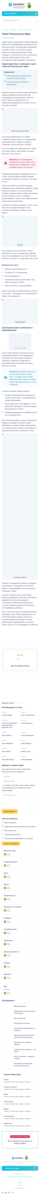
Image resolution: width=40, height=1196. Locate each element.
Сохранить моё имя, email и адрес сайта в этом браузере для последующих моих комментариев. (18, 787)
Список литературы (20, 1188)
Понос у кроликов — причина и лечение (24, 1057)
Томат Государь (7, 715)
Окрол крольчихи (10, 822)
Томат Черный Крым (28, 715)
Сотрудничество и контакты (20, 1174)
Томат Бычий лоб (27, 723)
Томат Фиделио (26, 743)
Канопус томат (26, 751)
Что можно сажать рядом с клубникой (19, 1082)
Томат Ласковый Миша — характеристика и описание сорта (10, 725)
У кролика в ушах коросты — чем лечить (25, 1050)
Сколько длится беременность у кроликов (19, 838)
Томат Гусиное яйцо (20, 348)
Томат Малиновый (8, 759)
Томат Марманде (26, 759)
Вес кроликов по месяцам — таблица (23, 1043)
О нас (20, 1179)
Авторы (20, 1185)
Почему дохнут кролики (12, 834)
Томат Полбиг (6, 751)
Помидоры (13, 29)
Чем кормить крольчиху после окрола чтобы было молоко (24, 1036)
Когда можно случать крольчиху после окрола (20, 826)
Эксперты (20, 1182)
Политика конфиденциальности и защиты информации (20, 1176)
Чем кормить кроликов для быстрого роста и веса (23, 1064)
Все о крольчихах (10, 830)
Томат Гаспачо (6, 735)
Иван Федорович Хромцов (20, 666)
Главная (6, 29)
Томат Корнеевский (27, 735)
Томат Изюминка (7, 743)
